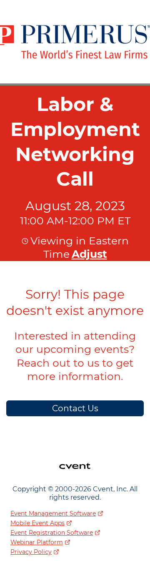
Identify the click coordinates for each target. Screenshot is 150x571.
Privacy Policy (31, 552)
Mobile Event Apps (37, 523)
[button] (88, 254)
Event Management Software (53, 513)
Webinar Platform (36, 542)
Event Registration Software (51, 532)
